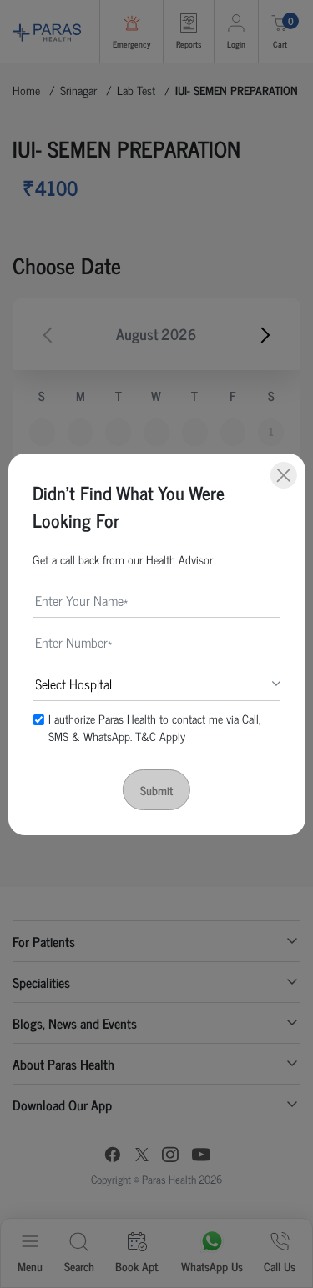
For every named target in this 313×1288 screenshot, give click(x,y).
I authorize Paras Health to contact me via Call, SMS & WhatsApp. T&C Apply (154, 726)
